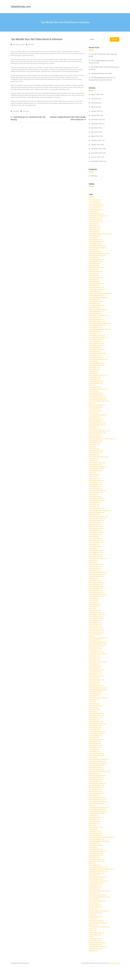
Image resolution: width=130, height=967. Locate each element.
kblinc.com (92, 385)
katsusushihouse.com (95, 554)
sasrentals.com (93, 413)
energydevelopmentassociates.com (100, 329)
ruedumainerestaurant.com (97, 558)
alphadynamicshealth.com (97, 901)
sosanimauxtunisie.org (96, 277)
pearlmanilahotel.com (96, 271)
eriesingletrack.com (95, 387)
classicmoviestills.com (96, 492)
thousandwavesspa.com (96, 670)
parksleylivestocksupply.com (98, 467)
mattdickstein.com (94, 741)
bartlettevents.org (94, 303)
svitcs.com (92, 702)
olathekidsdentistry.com (96, 395)
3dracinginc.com (94, 506)
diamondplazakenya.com (97, 873)
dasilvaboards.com (95, 522)
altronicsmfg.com (94, 230)
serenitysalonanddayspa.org (98, 216)
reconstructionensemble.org (98, 654)
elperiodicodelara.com (96, 204)
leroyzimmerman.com (96, 913)
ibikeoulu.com (93, 578)
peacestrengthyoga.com (96, 769)
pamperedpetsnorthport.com (98, 389)
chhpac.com (92, 931)
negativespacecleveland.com (98, 638)
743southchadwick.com (96, 339)
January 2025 (95, 144)
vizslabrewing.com (95, 377)
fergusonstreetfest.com (96, 883)
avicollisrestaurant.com (96, 676)
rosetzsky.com (93, 560)
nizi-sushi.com (93, 600)
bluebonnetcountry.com (96, 267)
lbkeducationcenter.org (96, 451)
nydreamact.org (94, 257)
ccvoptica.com (93, 815)
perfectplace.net (94, 455)
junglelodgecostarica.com (97, 614)
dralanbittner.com (94, 379)
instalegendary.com (95, 251)
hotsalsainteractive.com (96, 214)
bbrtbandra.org (94, 265)
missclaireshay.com (95, 200)
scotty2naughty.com (95, 568)
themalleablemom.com (96, 588)
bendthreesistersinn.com (97, 646)
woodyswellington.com (96, 855)
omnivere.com (93, 224)
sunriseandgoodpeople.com (98, 642)
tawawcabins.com (94, 367)
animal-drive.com (94, 710)
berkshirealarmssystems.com (98, 375)
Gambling (16, 111)
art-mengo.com (93, 602)
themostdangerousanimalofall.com (100, 510)
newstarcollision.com (95, 411)
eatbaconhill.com (94, 232)
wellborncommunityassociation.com (100, 293)
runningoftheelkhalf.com (97, 765)
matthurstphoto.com (95, 887)
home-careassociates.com (97, 463)
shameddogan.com (95, 727)
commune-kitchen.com (96, 542)
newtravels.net (93, 238)
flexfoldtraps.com (94, 773)
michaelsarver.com (95, 417)
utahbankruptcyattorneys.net (98, 359)
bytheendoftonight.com (96, 481)
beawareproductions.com (97, 574)
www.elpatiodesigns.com (97, 859)
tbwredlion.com (94, 875)
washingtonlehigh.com (96, 817)
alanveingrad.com (94, 622)
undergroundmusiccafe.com (98, 947)
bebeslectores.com (95, 317)
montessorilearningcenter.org (98, 881)
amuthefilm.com (94, 544)
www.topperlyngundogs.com (98, 763)
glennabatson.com (95, 524)
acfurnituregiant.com (95, 220)
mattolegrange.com (95, 612)
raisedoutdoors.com (95, 355)
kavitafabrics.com (94, 656)
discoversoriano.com (95, 496)
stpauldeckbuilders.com (96, 785)
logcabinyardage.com (95, 735)
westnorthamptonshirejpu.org (98, 297)
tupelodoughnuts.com (96, 393)
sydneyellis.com (94, 427)
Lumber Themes (114, 963)
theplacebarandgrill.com (96, 680)
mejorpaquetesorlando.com (97, 399)
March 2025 (95, 136)
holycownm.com (94, 660)
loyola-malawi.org (94, 475)
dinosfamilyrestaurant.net (97, 321)
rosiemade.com (93, 391)
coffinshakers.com (94, 580)
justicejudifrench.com (96, 584)
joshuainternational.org (96, 753)
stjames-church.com (95, 566)
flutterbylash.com (94, 903)
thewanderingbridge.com (97, 586)
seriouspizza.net (94, 704)
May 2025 (94, 128)
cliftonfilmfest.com (94, 351)
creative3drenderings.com (97, 731)
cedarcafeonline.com (95, 218)
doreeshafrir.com (94, 570)
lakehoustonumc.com (95, 745)
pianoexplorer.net (94, 843)
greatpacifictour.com (95, 666)
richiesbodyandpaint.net (96, 206)
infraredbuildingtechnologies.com (100, 323)
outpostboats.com (94, 479)
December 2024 (96, 149)
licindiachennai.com (95, 208)
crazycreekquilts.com (95, 534)
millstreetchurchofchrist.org (98, 895)
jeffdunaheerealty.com (96, 767)
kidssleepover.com (94, 236)
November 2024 (96, 153)
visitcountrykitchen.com (96, 618)
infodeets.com (93, 212)
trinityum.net (93, 847)
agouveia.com (93, 925)
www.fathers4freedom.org (97, 761)
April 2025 (94, 132)
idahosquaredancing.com (97, 365)
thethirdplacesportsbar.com (97, 851)
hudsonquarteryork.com (96, 861)
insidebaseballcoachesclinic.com (99, 891)
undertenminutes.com (96, 222)
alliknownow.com (94, 514)
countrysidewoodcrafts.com (97, 245)
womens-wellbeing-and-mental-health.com (102, 439)
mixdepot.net (93, 829)
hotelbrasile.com (94, 299)
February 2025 (96, 140)
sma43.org (92, 805)
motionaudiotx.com (95, 935)
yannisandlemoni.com (96, 381)
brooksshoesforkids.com (96, 714)
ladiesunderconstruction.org (98, 315)
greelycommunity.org (95, 556)
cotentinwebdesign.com (96, 311)
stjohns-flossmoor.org (95, 648)
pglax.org (92, 636)
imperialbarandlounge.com (97, 353)
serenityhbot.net (94, 751)
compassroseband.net (96, 706)
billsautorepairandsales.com (98, 877)
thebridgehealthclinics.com (97, 723)
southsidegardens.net (96, 845)
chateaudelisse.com (95, 291)
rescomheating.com (95, 939)
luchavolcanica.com (95, 658)
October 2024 (95, 157)
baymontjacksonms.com (96, 632)
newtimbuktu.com (94, 228)
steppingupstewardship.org (98, 813)
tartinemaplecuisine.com (97, 596)
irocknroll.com (93, 361)
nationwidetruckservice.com (98, 662)
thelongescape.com (95, 610)
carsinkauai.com (94, 893)
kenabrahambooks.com (96, 540)
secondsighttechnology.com (97, 415)
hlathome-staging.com (96, 421)
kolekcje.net (92, 447)
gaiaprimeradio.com (95, 604)
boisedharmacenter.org (96, 469)
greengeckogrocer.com (96, 419)
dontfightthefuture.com (96, 345)
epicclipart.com (93, 269)
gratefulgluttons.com (95, 484)
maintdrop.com (93, 273)
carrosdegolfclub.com (96, 327)
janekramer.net (93, 598)
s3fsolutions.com (94, 333)
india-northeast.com (95, 341)
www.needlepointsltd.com (97, 797)
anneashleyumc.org (95, 781)
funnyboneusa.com (95, 650)
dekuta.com (92, 825)
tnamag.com (93, 712)
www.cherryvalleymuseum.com (98, 309)
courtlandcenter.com (95, 672)
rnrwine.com (93, 919)
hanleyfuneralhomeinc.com (97, 397)
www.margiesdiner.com (96, 793)
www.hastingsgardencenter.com (99, 841)
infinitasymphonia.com (96, 550)
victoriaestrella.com (95, 668)
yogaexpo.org (93, 461)
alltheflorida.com (94, 889)
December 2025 (96, 119)
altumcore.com (93, 708)
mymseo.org (93, 929)
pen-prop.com (93, 757)
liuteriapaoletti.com (95, 640)
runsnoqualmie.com (95, 789)
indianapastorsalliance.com (97, 688)
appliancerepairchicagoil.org (98, 247)
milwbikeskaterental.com (97, 630)
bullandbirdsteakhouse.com (98, 799)
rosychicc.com (93, 477)
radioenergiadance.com (96, 283)
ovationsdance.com (95, 443)
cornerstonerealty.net (95, 835)
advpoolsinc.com (94, 684)
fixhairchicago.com (95, 694)
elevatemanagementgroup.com (99, 911)
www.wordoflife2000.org (96, 363)
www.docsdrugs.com (95, 791)
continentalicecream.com (97, 532)
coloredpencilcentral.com (97, 349)
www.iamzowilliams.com (96, 839)
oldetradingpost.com (95, 313)
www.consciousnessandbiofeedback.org (101, 837)
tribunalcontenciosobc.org (97, 518)
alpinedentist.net (94, 281)
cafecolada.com (94, 494)
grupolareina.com (94, 307)
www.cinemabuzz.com (96, 827)
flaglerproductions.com (96, 528)
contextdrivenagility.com (96, 576)
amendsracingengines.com (97, 775)
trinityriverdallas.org (95, 453)
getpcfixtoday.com (94, 263)
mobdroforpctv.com (95, 486)
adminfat (31, 44)
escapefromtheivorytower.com (98, 337)
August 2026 (95, 94)
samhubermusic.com (95, 949)
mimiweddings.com (95, 941)
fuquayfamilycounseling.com (98, 923)
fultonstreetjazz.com (95, 301)
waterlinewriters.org (95, 725)
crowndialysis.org (94, 429)
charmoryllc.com (94, 504)
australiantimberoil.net (96, 319)
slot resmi (26, 111)
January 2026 (95, 115)
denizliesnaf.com (94, 696)
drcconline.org (93, 678)
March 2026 (95, 107)
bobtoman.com (93, 275)
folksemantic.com (94, 369)
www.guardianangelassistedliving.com (101, 869)
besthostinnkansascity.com (97, 943)
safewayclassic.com (95, 244)
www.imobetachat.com (96, 739)
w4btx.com (92, 403)
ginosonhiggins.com (95, 624)
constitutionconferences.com (98, 698)
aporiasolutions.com (95, 718)
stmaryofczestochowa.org (97, 582)
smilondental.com (94, 409)
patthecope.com (94, 700)
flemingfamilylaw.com (96, 917)
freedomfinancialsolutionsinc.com (99, 771)
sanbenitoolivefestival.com (97, 490)
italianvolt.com (93, 373)
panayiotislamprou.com (96, 287)
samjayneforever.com (95, 885)
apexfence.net (93, 951)
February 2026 (96, 111)
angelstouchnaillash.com (97, 405)
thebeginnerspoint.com (96, 498)
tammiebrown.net (94, 606)
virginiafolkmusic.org (95, 441)
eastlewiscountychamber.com (98, 516)
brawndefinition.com (95, 530)
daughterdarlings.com (96, 210)
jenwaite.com (93, 909)
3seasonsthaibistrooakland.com (99, 457)
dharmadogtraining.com (96, 933)
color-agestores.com (95, 471)
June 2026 (94, 103)
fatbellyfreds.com (21, 6)
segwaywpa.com (94, 720)
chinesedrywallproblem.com (98, 644)
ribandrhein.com (94, 445)
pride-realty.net (94, 899)
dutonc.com (92, 608)
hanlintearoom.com (95, 905)
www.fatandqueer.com (96, 779)
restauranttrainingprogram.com (99, 431)
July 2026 (94, 99)
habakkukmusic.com (95, 747)
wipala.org (92, 473)
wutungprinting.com (95, 626)
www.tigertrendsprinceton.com (99, 759)
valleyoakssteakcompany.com (98, 690)
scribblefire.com (94, 459)
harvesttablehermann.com (97, 325)
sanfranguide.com (94, 502)
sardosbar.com (93, 371)
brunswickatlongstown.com (97, 594)
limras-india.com (94, 202)
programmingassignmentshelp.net (100, 234)
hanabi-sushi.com (94, 821)
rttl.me (91, 937)
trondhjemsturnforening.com (98, 871)
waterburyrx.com (94, 682)
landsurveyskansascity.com (97, 783)
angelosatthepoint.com (96, 686)
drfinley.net (92, 915)
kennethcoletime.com (95, 590)
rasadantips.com (94, 226)
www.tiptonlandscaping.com (98, 811)
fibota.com (92, 863)
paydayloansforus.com (96, 240)
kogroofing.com (94, 279)
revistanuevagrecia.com (96, 564)
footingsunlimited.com (96, 787)
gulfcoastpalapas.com (96, 721)
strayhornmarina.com (95, 526)
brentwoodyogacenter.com (97, 809)
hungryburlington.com (96, 592)
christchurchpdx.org (95, 538)
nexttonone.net (93, 749)
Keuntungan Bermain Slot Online (101, 73)
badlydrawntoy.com (95, 743)
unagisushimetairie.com (96, 259)
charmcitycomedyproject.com (98, 572)
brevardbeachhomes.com (97, 335)
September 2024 (96, 161)
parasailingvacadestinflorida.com (99, 897)
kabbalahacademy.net (96, 407)
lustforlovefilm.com (95, 546)
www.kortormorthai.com (96, 777)
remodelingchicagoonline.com (98, 807)
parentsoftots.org (94, 729)
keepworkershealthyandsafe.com (99, 253)
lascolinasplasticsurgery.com (98, 801)
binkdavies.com (94, 536)
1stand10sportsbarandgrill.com (99, 401)
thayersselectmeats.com (96, 716)
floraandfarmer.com (95, 331)
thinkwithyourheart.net (96, 357)
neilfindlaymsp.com (95, 674)
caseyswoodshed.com (95, 692)
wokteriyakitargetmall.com (97, 423)
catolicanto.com (94, 449)
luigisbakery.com (94, 819)
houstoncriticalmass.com (97, 508)
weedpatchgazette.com (96, 383)
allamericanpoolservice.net (97, 433)
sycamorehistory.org (95, 833)
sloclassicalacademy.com (96, 520)
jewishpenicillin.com (95, 435)
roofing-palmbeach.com (96, 343)
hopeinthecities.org (95, 483)
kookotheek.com (94, 285)
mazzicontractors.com (96, 849)
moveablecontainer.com (96, 305)
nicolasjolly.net (93, 548)
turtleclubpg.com (94, 664)
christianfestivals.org (95, 616)
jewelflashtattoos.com (95, 261)
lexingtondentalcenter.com (97, 425)
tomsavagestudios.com (96, 437)
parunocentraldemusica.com (98, 867)
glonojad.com (93, 562)
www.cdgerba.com (94, 865)
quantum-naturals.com (96, 879)
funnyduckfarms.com (95, 907)
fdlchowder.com (94, 795)
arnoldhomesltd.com (95, 347)
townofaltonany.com (95, 634)
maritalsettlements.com (96, 628)
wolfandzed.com (94, 823)
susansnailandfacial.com (96, 755)
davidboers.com (94, 737)
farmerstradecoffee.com (96, 733)
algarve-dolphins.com (96, 620)
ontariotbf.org (93, 249)
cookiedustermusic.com (96, 652)
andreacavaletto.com (95, 465)
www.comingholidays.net (97, 500)
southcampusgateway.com (97, 289)
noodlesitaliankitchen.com (97, 255)
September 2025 (96, 124)
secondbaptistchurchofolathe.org (99, 927)
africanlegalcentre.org (96, 552)
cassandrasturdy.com (95, 488)
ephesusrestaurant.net (96, 853)
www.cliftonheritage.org (96, 803)
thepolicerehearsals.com (96, 512)
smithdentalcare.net (95, 945)
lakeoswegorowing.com (96, 921)
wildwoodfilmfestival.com (97, 295)
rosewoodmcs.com (94, 831)
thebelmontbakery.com (96, 242)
